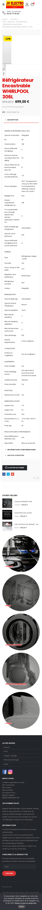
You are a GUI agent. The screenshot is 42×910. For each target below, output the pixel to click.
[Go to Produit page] (7, 503)
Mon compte (6, 787)
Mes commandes (8, 785)
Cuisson (7, 747)
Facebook (3, 474)
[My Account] (27, 4)
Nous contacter (7, 790)
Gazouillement (8, 474)
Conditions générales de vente (13, 782)
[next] (38, 478)
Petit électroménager (11, 760)
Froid (5, 751)
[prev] (34, 478)
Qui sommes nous (8, 793)
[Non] (39, 901)
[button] (4, 4)
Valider (21, 906)
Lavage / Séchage (10, 756)
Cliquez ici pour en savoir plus (25, 903)
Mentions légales (8, 795)
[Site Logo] (15, 4)
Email (12, 474)
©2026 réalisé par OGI (10, 797)
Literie (6, 764)
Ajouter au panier (16, 468)
